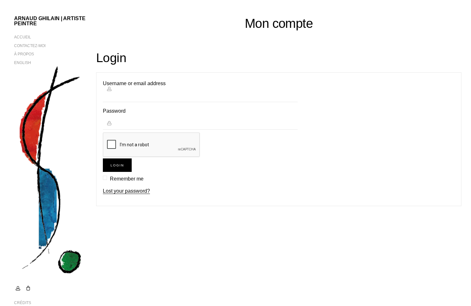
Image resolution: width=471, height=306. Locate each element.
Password (114, 111)
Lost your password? (126, 191)
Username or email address (134, 83)
